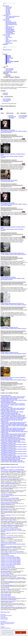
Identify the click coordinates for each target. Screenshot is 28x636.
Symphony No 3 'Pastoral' (7, 442)
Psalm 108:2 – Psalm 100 (6, 530)
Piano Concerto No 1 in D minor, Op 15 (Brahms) (11, 529)
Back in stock (8, 20)
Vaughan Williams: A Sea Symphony (8, 277)
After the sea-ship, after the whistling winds (10, 478)
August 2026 (8, 8)
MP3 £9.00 (3, 256)
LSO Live (8, 41)
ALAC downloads (9, 69)
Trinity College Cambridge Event (12, 16)
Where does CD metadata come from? (7, 623)
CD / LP (15, 72)
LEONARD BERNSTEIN (9, 398)
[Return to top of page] (5, 612)
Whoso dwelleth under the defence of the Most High (11, 607)
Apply (7, 66)
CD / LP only (8, 70)
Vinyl (7, 25)
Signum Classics (9, 43)
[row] (14, 129)
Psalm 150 (3, 535)
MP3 (4, 67)
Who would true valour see (6, 603)
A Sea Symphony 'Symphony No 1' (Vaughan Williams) (12, 469)
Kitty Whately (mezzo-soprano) (11, 439)
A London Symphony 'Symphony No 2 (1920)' (11, 415)
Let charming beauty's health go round (8, 517)
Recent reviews (9, 6)
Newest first (11, 115)
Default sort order (10, 113)
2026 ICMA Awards (10, 26)
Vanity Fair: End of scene (6, 591)
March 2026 (8, 13)
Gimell (7, 39)
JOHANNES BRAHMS (8, 402)
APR (7, 38)
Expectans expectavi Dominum (7, 506)
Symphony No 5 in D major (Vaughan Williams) (11, 560)
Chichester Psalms (5, 400)
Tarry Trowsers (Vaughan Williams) (8, 567)
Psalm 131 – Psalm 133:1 (6, 533)
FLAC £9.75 (8, 135)
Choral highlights (9, 32)
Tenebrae (4, 156)
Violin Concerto (5, 396)
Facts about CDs (3, 621)
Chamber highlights (10, 30)
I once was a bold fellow (6, 515)
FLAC (8, 72)
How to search (3, 614)
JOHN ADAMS (6, 395)
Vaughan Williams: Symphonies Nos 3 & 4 (9, 327)
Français (8, 74)
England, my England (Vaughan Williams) (9, 502)
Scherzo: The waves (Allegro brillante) (9, 546)
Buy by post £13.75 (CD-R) (6, 258)
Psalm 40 (2, 541)
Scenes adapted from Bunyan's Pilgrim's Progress (12, 433)
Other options (23, 113)
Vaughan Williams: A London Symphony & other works (12, 253)
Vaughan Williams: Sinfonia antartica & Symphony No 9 (12, 303)
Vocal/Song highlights (10, 33)
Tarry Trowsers (5, 455)
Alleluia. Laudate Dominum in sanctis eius (9, 482)
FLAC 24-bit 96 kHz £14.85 (17, 258)
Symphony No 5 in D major (7, 446)
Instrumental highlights (10, 31)
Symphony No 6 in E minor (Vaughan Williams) (11, 561)
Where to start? (6, 19)
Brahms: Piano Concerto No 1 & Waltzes (9, 180)
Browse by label (6, 34)
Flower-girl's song (4, 508)
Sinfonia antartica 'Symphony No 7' (9, 436)
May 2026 (8, 11)
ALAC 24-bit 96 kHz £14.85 (6, 259)
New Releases (6, 5)
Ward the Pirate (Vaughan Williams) (8, 596)
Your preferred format (9, 96)
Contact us (2, 624)
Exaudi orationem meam (6, 503)
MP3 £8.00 (3, 135)
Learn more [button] (10, 634)
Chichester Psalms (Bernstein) (7, 494)
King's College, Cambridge (11, 40)
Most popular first (12, 116)
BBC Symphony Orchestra (20, 131)
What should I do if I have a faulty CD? (7, 622)
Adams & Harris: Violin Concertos (8, 130)
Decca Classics (9, 37)
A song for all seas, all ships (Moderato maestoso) (11, 471)
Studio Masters (9, 27)
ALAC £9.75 (14, 135)
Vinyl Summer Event (10, 17)
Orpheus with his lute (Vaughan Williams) (9, 527)
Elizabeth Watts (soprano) (17, 428)
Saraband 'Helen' (5, 430)
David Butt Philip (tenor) (16, 430)
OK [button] (20, 632)
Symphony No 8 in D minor (7, 451)
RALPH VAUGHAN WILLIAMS (11, 414)
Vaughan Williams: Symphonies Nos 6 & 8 (9, 352)
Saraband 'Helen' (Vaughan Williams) (8, 542)
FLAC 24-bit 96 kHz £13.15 (6, 136)
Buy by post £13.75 (21, 282)
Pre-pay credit (3, 616)
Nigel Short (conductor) (5, 401)
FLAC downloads (9, 68)
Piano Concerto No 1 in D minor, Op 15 (10, 403)
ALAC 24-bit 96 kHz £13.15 (17, 136)
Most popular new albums (11, 22)
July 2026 (8, 9)
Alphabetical (11, 117)
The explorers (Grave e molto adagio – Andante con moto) (13, 577)
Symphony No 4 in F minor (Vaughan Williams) (11, 558)
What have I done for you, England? (8, 600)
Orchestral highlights (10, 29)
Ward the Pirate (5, 460)
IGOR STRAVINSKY (8, 410)
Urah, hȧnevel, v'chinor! (6, 588)
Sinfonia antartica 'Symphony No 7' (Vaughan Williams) (12, 551)
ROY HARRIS (6, 407)
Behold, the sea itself (5, 490)
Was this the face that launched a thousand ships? (11, 598)
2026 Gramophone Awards (11, 24)
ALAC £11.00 (14, 256)
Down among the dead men (6, 499)
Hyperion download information (6, 615)
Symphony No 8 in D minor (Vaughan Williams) (11, 562)
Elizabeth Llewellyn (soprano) (11, 418)
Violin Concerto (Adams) (6, 594)
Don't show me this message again (9, 103)
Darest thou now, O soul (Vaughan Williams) (10, 498)
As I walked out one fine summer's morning (10, 487)
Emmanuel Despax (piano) (8, 181)
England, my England (6, 424)
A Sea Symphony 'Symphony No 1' (9, 417)
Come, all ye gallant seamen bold (7, 495)
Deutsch (8, 75)
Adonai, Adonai (4, 476)
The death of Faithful (5, 575)
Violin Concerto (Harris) (6, 595)
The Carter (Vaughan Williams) (7, 573)
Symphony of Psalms (6, 411)
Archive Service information (5, 627)
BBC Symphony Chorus (19, 278)
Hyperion (8, 36)
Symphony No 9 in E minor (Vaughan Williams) (11, 564)
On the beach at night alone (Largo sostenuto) (10, 525)
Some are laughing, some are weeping (8, 553)
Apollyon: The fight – (5, 485)
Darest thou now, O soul (7, 422)
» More (6, 142)
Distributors (3, 626)
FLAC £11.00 (8, 256)
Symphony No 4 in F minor (7, 444)
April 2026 (8, 12)
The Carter (4, 458)
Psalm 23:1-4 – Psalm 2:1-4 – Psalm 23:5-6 (9, 537)
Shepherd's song (4, 549)
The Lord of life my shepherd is (7, 581)
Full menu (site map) (7, 49)
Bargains (7, 18)
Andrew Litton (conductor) (6, 132)
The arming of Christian (6, 571)
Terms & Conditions (4, 617)
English (6, 77)
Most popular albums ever (11, 23)
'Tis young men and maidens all (7, 585)
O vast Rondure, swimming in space (8, 521)
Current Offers (6, 15)
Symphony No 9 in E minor (7, 453)
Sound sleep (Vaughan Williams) (7, 555)
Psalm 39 (2, 539)
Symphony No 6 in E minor (7, 449)
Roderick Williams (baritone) (18, 424)
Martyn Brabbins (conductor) (20, 254)
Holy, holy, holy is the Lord (6, 511)
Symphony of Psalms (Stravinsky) (8, 565)
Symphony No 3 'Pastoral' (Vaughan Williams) (10, 557)
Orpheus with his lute (6, 428)
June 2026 (8, 10)
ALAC (11, 72)
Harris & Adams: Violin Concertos (8, 202)
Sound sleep (4, 438)
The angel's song (4, 568)
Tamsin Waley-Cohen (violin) (9, 131)
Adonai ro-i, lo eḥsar (5, 473)
